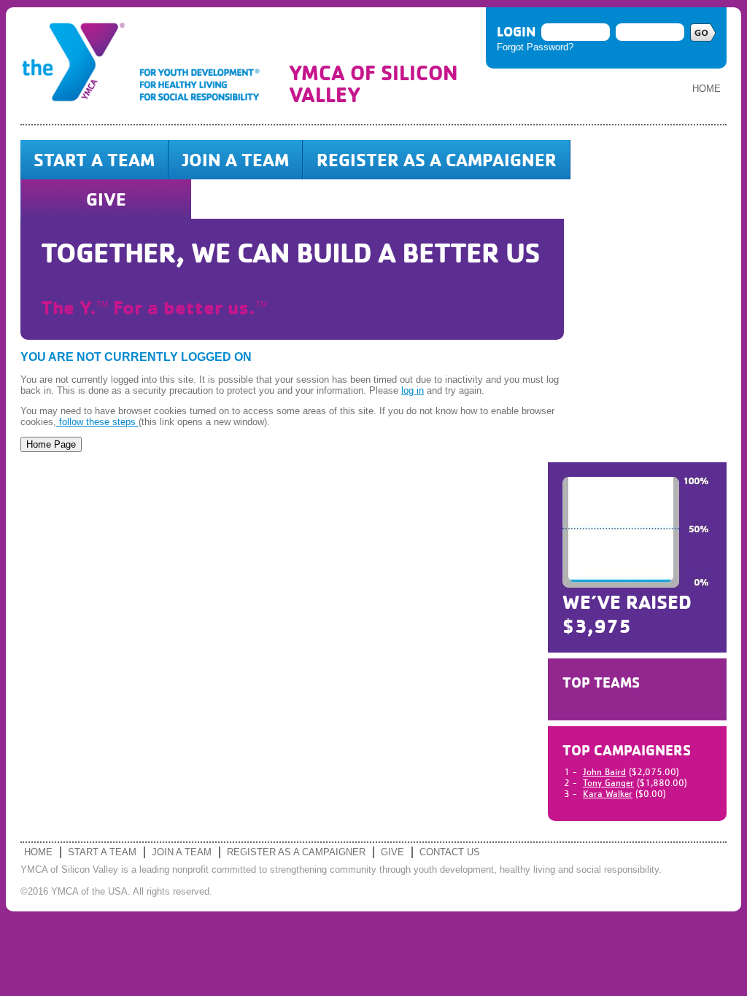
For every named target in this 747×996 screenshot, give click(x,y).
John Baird (604, 771)
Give (106, 199)
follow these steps (97, 421)
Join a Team (235, 159)
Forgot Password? (535, 47)
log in (412, 390)
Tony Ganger (608, 782)
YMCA (147, 65)
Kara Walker (607, 793)
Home (706, 88)
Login (516, 31)
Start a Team (94, 159)
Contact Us (449, 852)
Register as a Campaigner (437, 159)
